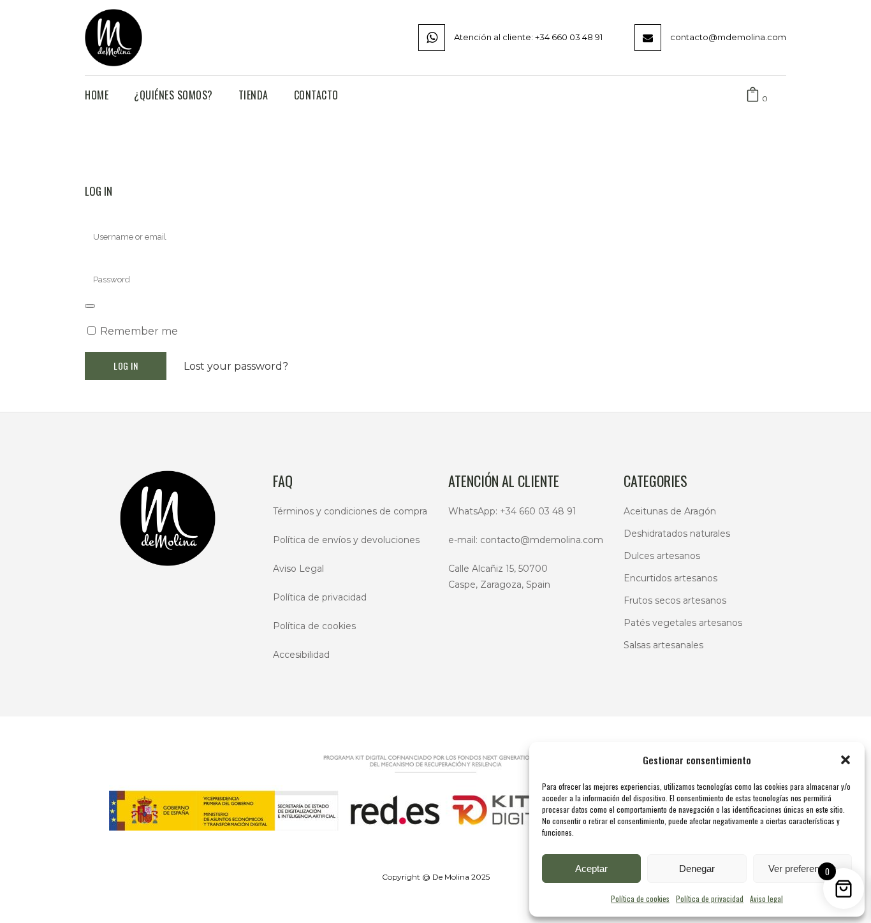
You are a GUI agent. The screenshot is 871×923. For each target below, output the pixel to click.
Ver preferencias (802, 868)
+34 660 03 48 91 (538, 511)
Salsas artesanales (663, 645)
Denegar (697, 868)
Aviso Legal (298, 568)
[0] (752, 95)
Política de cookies (640, 898)
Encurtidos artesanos (670, 578)
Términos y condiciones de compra (350, 511)
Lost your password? (236, 366)
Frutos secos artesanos (675, 600)
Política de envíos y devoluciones (346, 540)
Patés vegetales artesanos (683, 623)
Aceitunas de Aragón (670, 511)
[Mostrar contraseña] (90, 306)
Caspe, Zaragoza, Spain (499, 584)
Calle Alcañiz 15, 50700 (498, 568)
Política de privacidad (709, 898)
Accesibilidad (301, 654)
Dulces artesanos (662, 556)
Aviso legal (766, 898)
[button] (845, 759)
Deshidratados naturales (677, 533)
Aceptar (591, 868)
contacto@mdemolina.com (541, 540)
